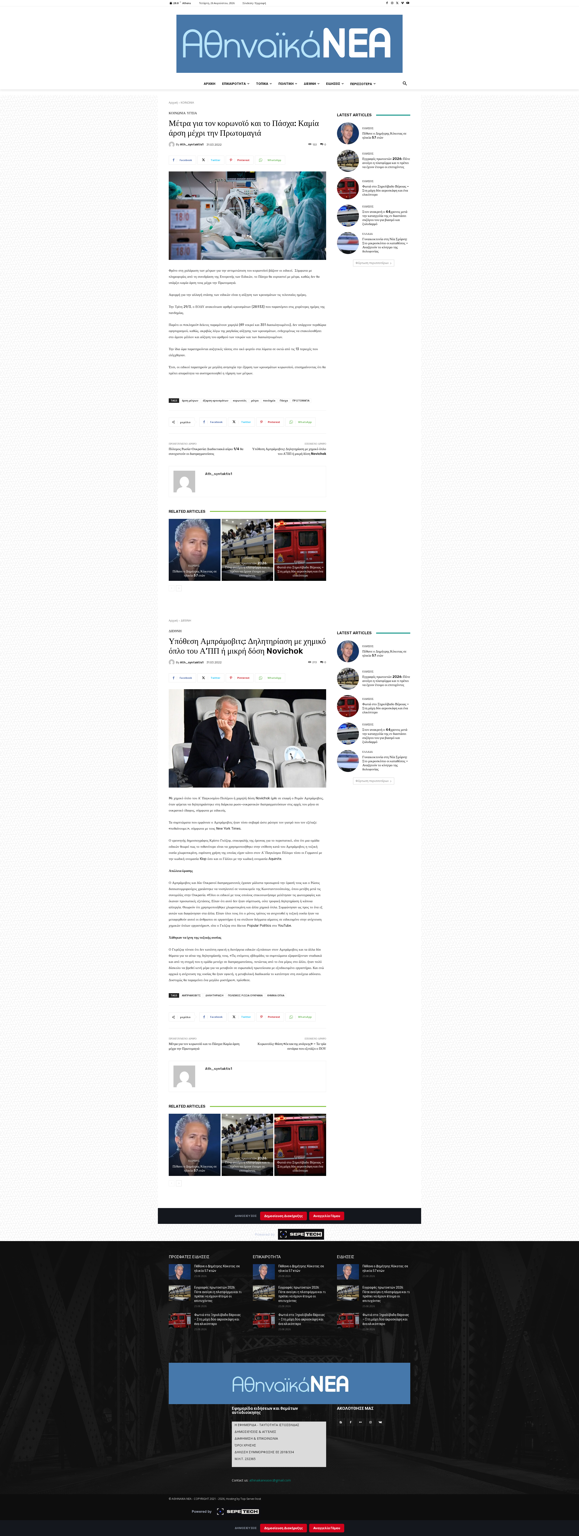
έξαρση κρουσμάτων (215, 400)
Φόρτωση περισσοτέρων (372, 263)
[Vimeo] (402, 3)
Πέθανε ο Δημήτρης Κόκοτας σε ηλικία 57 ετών (195, 573)
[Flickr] (360, 1422)
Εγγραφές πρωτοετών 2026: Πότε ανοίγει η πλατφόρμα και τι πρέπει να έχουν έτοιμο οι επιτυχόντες (247, 569)
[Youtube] (407, 3)
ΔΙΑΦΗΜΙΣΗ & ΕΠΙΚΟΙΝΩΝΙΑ (256, 1438)
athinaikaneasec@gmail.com (270, 1480)
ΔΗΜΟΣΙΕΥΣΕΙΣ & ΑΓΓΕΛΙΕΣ (255, 1431)
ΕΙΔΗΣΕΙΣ (193, 566)
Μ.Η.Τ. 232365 (245, 1459)
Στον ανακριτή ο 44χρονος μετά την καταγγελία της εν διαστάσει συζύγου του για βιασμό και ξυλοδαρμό (384, 218)
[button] (404, 83)
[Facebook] (387, 3)
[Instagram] (392, 3)
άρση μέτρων (190, 400)
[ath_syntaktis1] (172, 144)
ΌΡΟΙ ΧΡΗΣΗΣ (245, 1445)
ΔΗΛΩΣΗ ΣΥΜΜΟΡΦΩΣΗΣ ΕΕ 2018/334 (264, 1452)
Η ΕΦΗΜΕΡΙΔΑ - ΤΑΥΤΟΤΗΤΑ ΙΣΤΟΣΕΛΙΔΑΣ (267, 1425)
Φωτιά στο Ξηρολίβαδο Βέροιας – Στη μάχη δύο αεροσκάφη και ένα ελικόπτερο (300, 571)
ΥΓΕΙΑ (192, 113)
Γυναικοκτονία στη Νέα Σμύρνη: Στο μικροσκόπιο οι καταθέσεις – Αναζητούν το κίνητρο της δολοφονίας (385, 245)
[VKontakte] (380, 1422)
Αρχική (173, 102)
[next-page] (179, 588)
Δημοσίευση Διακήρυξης (283, 1528)
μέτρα (255, 400)
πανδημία (269, 400)
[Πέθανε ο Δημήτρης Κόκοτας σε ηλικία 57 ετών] (195, 550)
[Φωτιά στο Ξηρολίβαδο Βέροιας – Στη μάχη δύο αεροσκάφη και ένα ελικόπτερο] (300, 550)
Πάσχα (284, 400)
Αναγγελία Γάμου (326, 1528)
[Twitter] (397, 3)
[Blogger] (341, 1422)
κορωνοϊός (240, 400)
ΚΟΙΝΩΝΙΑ (187, 102)
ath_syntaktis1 (192, 144)
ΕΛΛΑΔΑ (367, 234)
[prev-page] (171, 588)
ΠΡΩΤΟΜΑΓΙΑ (300, 400)
